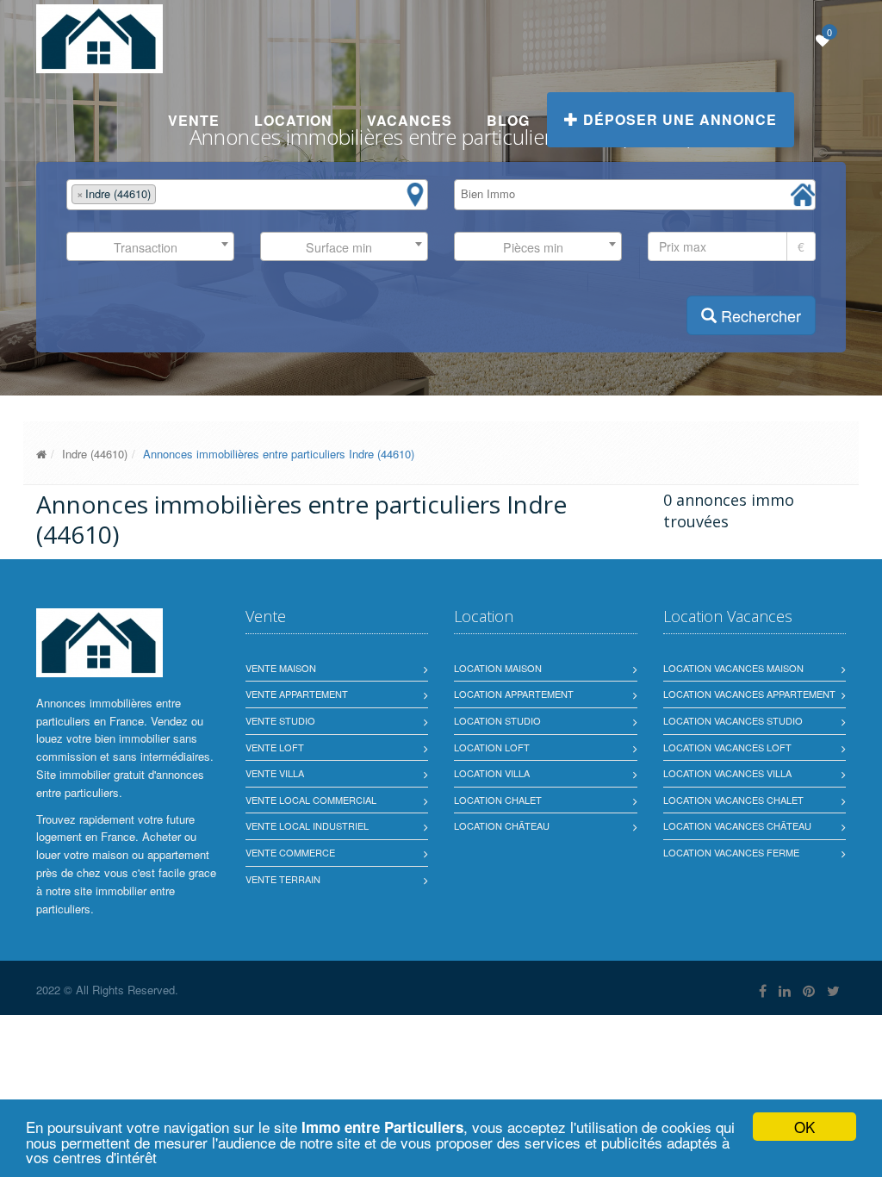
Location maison (498, 668)
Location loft (492, 747)
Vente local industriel (307, 825)
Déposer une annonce (678, 119)
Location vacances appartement (749, 694)
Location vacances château (737, 825)
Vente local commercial (310, 799)
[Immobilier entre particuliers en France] (99, 642)
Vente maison (280, 668)
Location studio (497, 720)
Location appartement (514, 694)
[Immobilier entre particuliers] (41, 453)
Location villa (492, 773)
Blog (508, 120)
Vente (194, 120)
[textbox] (164, 194)
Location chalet (498, 799)
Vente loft (274, 747)
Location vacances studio (733, 720)
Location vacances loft (727, 747)
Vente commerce (290, 852)
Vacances (409, 120)
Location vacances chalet (733, 799)
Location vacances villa (727, 773)
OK (804, 1126)
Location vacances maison (733, 668)
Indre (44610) (94, 453)
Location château (502, 825)
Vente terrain (282, 879)
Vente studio (280, 720)
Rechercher (759, 315)
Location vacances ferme (731, 852)
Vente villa (274, 773)
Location (293, 120)
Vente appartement (296, 694)
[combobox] (247, 194)
